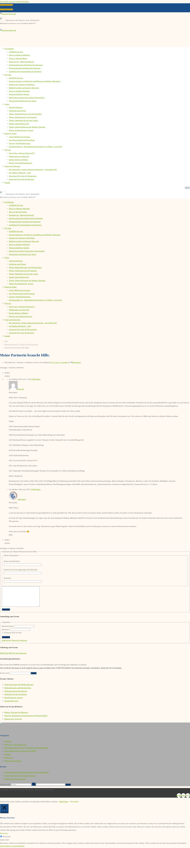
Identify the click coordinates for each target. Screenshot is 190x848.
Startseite (8, 741)
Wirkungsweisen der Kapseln (15, 691)
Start (6, 341)
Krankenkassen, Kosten (13, 698)
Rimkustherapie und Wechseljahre (17, 688)
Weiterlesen (63, 802)
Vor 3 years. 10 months (59, 362)
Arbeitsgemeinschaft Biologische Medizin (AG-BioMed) (26, 772)
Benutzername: (8, 626)
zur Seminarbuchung (6, 5)
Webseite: (7, 578)
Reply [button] (38, 379)
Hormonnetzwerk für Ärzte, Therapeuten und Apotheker (26, 748)
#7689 (33, 489)
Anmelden (6, 637)
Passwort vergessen (19, 640)
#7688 (33, 379)
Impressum (8, 758)
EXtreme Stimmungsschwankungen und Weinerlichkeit (25, 716)
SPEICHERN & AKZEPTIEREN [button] (12, 846)
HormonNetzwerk (11, 701)
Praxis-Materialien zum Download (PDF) (20, 751)
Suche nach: (4, 673)
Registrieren (6, 640)
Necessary (7, 836)
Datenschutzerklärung (13, 761)
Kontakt (7, 754)
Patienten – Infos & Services (15, 745)
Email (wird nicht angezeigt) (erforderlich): (21, 570)
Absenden (6, 609)
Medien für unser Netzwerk (15, 779)
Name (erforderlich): (12, 561)
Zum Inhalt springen (8, 2)
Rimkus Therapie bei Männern (16, 712)
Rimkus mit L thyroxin (13, 719)
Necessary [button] (4, 833)
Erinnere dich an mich (13, 633)
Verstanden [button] (74, 802)
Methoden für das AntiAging (15, 694)
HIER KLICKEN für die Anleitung (13, 653)
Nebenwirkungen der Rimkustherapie (19, 685)
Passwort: (6, 629)
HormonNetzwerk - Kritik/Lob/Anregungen (21, 344)
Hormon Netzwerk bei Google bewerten (19, 776)
